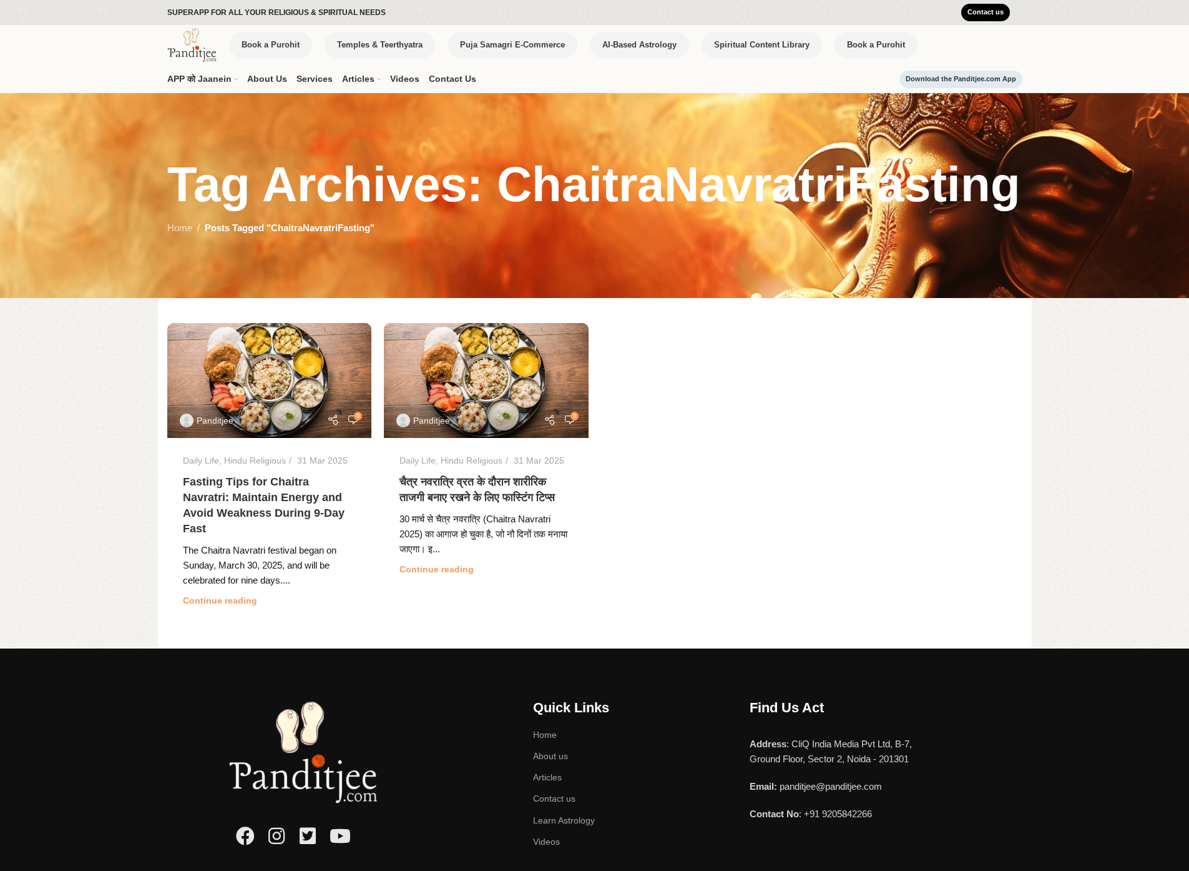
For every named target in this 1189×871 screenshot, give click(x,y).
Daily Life (201, 460)
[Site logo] (192, 44)
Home (179, 227)
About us (550, 756)
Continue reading (220, 600)
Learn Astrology (564, 820)
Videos (546, 842)
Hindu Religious (255, 460)
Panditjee (215, 421)
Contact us (554, 799)
